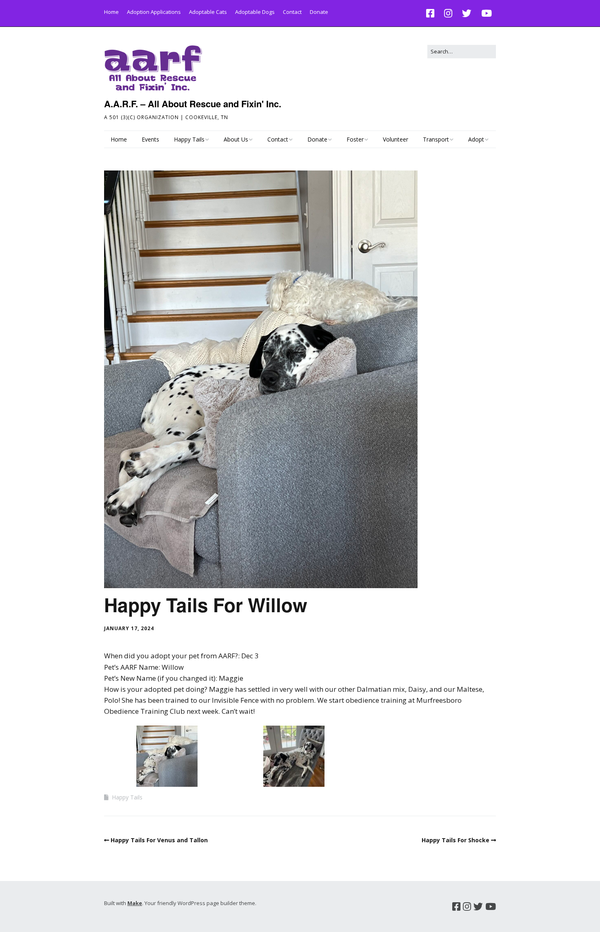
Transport (436, 139)
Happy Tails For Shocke (455, 840)
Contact (292, 11)
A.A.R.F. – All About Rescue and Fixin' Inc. (192, 103)
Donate (319, 11)
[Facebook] (432, 13)
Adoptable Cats (208, 11)
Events (150, 139)
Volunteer (395, 139)
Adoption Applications (154, 11)
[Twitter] (467, 13)
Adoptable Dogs (255, 11)
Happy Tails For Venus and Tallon (159, 840)
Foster (355, 139)
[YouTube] (486, 13)
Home (111, 11)
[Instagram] (448, 13)
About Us (236, 139)
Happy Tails (189, 139)
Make (134, 903)
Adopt (476, 139)
